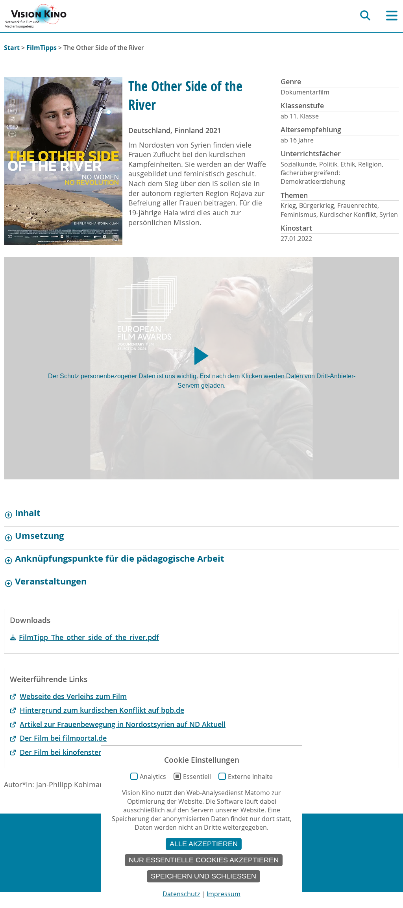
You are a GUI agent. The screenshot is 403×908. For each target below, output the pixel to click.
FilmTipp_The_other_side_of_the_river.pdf (89, 637)
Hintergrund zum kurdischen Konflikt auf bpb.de (102, 710)
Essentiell (197, 776)
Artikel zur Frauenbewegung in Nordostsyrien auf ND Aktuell (123, 724)
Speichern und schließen (203, 876)
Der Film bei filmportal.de (63, 738)
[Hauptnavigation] (392, 15)
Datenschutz (181, 894)
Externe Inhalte (250, 776)
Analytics (153, 776)
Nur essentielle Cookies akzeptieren (204, 860)
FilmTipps (41, 47)
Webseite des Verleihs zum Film (73, 696)
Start (12, 47)
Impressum (223, 894)
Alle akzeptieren (204, 844)
